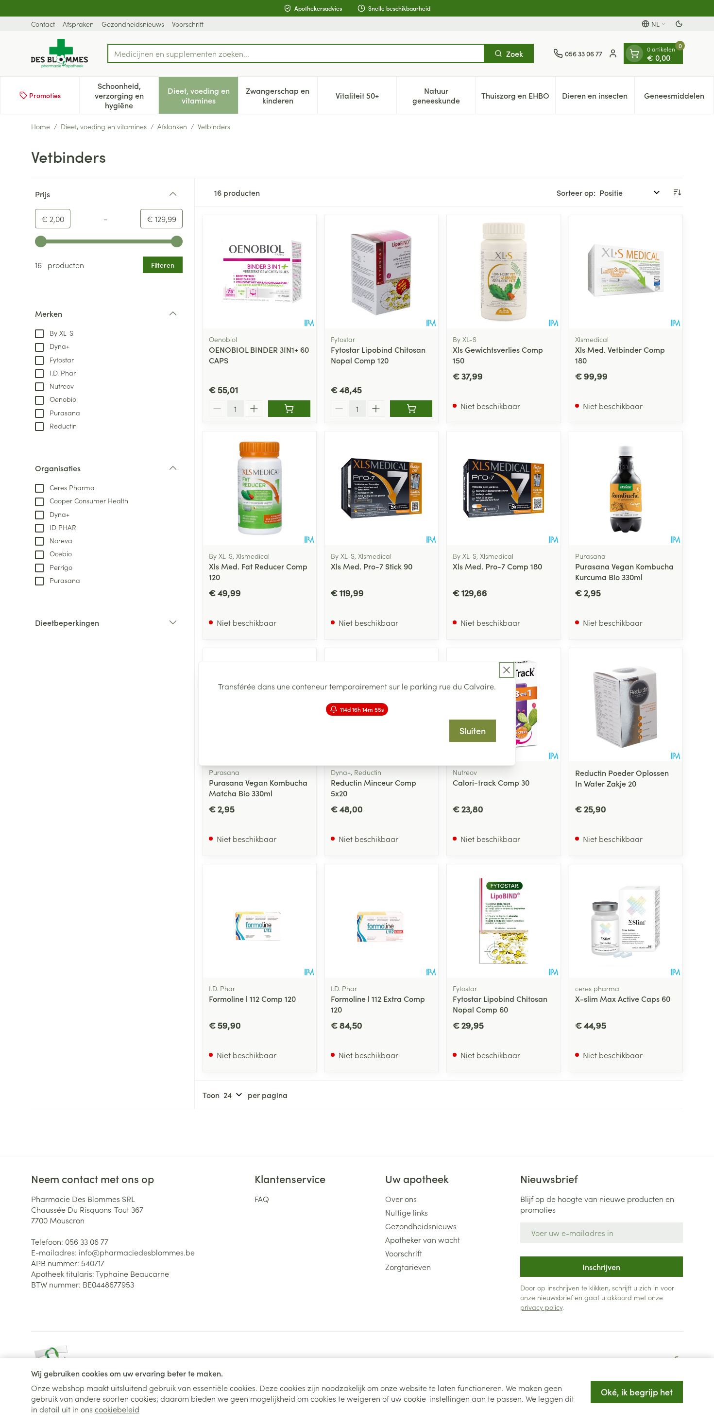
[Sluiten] (506, 670)
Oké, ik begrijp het (637, 1392)
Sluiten (472, 730)
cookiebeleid (117, 1409)
